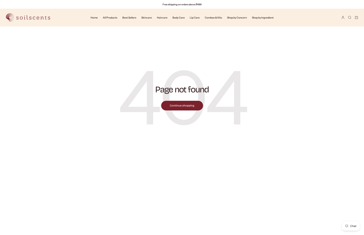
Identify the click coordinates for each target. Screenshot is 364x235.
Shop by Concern (237, 17)
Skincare (146, 17)
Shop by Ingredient (263, 17)
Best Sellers (129, 17)
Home (94, 17)
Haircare (162, 17)
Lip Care (195, 17)
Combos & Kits (213, 17)
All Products (110, 17)
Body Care (179, 17)
